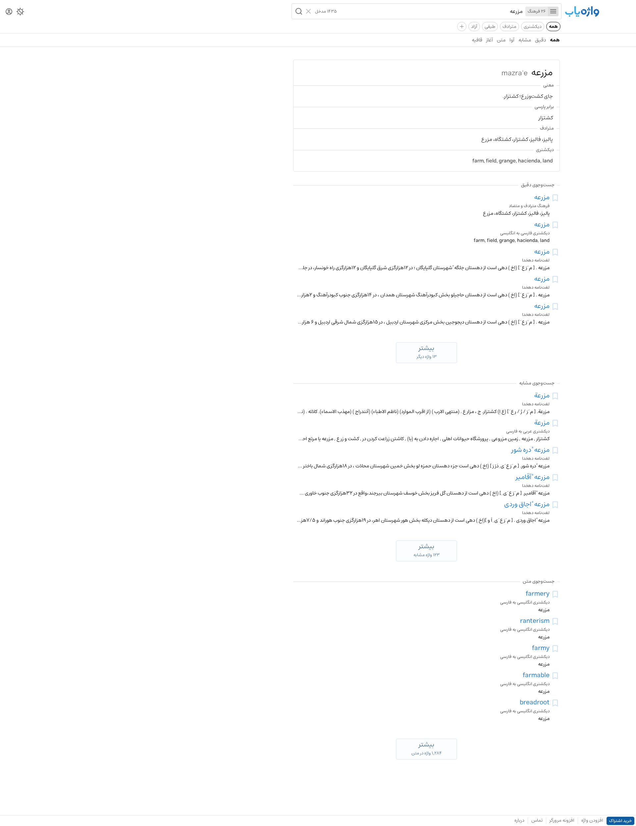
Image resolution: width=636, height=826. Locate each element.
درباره (519, 820)
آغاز (489, 39)
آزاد (474, 26)
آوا (511, 39)
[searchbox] (430, 11)
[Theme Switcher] (20, 13)
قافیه (477, 39)
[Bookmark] (555, 198)
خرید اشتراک (620, 821)
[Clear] (309, 11)
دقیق (540, 39)
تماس (537, 820)
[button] (298, 11)
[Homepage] (582, 12)
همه (553, 26)
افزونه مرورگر (562, 820)
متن (501, 39)
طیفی (490, 26)
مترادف (509, 26)
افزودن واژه (592, 820)
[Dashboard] (9, 12)
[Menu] (553, 11)
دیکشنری (533, 26)
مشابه (524, 39)
